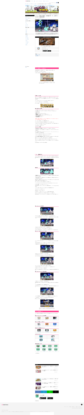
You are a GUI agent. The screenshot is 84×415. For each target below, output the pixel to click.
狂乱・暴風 (45, 13)
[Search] (55, 2)
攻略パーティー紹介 (38, 54)
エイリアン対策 (27, 39)
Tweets (26, 67)
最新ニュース (27, 16)
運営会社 (77, 406)
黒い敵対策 (27, 36)
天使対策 (26, 40)
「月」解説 (37, 55)
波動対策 (26, 44)
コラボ (39, 13)
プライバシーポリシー (66, 406)
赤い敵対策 (27, 35)
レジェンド (27, 28)
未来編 (50, 13)
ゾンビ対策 (27, 43)
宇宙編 (26, 32)
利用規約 (70, 406)
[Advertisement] (47, 61)
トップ (28, 13)
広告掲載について (73, 406)
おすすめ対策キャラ (56, 13)
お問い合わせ (79, 406)
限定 (33, 13)
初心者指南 (27, 19)
